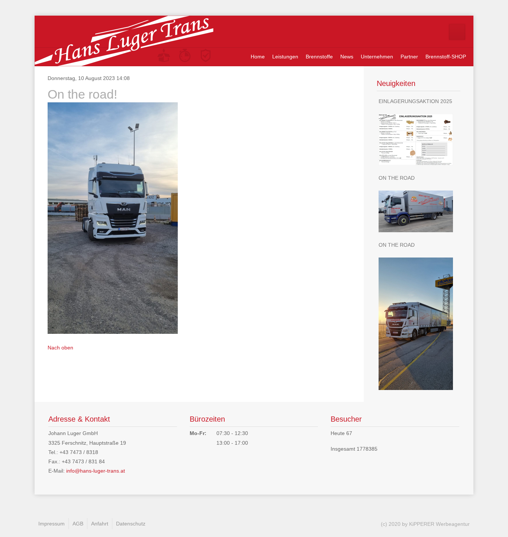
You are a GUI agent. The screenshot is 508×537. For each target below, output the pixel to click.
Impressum (51, 524)
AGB (78, 524)
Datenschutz (130, 524)
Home (258, 57)
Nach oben (60, 348)
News (346, 57)
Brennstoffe (319, 57)
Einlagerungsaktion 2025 (415, 101)
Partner (409, 57)
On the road (397, 178)
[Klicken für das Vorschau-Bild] (113, 218)
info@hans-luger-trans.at (95, 471)
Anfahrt (99, 524)
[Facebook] (457, 32)
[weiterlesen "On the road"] (418, 211)
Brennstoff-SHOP (445, 57)
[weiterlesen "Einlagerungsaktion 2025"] (418, 139)
